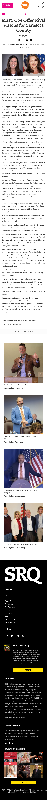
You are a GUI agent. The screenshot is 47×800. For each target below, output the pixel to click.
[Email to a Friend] (31, 40)
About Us (8, 601)
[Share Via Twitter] (19, 40)
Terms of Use (10, 619)
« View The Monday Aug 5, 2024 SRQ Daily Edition (19, 320)
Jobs (6, 616)
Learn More (9, 743)
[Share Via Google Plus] (23, 40)
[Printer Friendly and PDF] (27, 40)
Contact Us (9, 604)
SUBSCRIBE (28, 670)
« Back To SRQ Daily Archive (12, 324)
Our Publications (11, 607)
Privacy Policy (10, 622)
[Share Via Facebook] (16, 40)
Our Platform (9, 610)
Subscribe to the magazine (15, 598)
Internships (9, 613)
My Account (9, 595)
